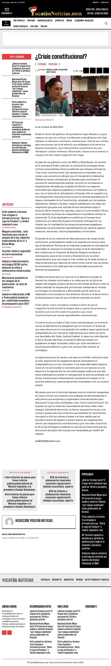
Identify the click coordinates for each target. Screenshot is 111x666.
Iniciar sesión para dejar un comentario (20, 538)
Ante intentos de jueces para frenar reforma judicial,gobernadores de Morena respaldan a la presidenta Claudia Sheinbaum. (20, 500)
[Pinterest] (99, 70)
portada (53, 64)
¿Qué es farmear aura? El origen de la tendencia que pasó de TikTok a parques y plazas (21, 68)
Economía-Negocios (12, 307)
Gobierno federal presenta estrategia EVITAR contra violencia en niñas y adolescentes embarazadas (16, 266)
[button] (106, 23)
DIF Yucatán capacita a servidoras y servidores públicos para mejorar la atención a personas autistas (21, 129)
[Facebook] (86, 70)
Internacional (9, 228)
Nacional (6, 247)
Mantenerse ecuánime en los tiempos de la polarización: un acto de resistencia (15, 282)
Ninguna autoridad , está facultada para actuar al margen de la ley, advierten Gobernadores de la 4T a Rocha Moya (16, 237)
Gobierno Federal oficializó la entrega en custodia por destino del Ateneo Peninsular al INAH (21, 147)
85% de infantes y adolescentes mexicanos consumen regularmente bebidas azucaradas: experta (58, 496)
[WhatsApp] (106, 70)
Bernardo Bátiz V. (44, 119)
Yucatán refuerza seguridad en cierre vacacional (16, 252)
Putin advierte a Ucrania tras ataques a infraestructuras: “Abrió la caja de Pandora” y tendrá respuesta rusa (20, 109)
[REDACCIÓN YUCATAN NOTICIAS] (36, 70)
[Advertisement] (55, 38)
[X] (93, 70)
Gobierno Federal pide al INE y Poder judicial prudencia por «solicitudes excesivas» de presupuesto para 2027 (16, 299)
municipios (7, 257)
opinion (6, 290)
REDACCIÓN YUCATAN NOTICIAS (56, 71)
